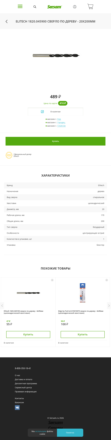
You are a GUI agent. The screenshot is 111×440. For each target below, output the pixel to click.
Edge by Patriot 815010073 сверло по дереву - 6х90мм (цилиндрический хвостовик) (80, 312)
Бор (59, 119)
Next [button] (109, 305)
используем (40, 431)
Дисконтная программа (26, 383)
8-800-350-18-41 (23, 368)
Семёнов (61, 126)
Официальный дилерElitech (22, 155)
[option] (55, 55)
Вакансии (19, 402)
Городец (61, 122)
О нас (17, 375)
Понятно (70, 432)
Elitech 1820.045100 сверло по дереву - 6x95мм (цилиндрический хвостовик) (23, 312)
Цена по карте (50, 103)
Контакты (19, 398)
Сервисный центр (23, 387)
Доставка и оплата (23, 379)
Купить (55, 141)
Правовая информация (26, 391)
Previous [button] (2, 305)
